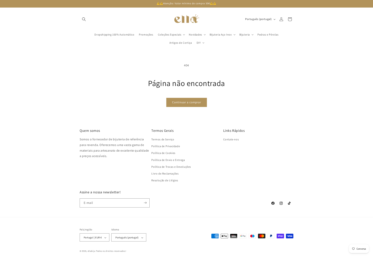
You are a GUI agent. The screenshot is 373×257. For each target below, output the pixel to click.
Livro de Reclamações (165, 173)
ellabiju (92, 251)
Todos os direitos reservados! (111, 251)
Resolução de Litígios (164, 180)
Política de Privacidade (165, 146)
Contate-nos (231, 139)
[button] (84, 19)
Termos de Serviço (162, 139)
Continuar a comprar (186, 102)
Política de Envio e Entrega (168, 160)
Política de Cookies (163, 153)
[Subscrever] (145, 202)
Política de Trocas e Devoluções (171, 166)
